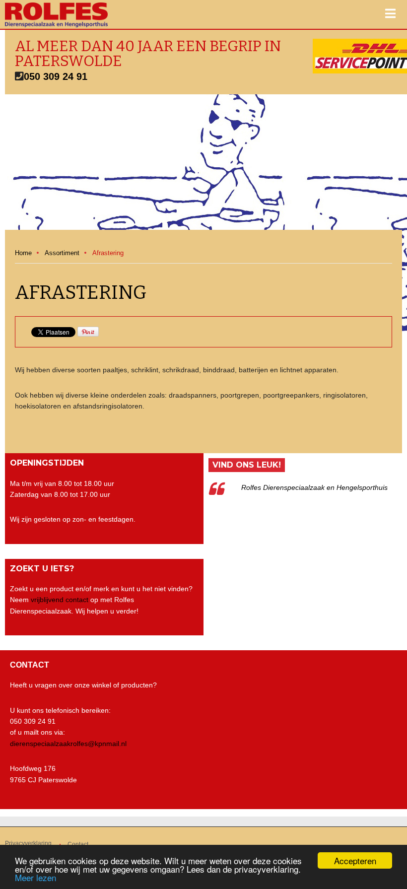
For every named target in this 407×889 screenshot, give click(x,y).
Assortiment (62, 253)
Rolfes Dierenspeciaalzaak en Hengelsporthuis (314, 487)
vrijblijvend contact (59, 600)
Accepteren (355, 860)
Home (23, 253)
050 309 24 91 (55, 76)
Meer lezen (35, 877)
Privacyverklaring (28, 843)
